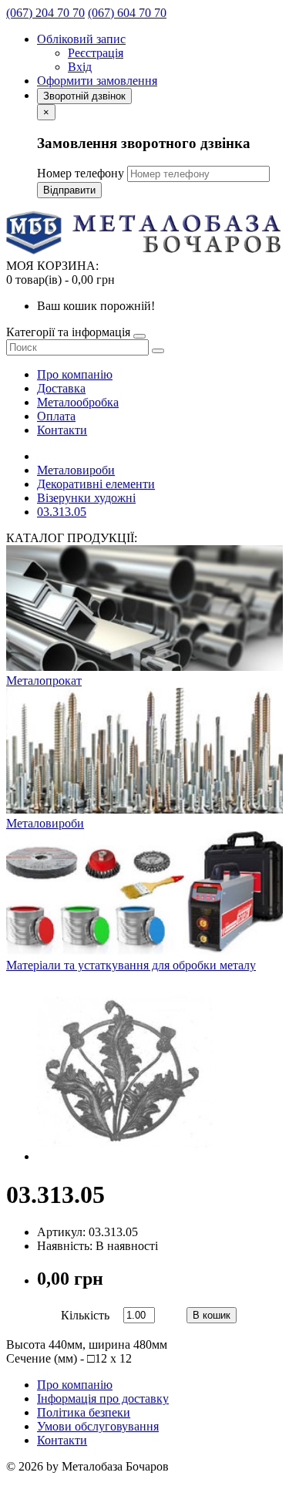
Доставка (61, 388)
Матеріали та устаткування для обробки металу (131, 965)
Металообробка (78, 402)
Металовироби (76, 470)
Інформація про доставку (103, 1398)
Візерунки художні (86, 497)
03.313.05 (61, 511)
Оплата (56, 416)
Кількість (85, 1315)
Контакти (62, 429)
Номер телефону (80, 173)
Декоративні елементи (96, 483)
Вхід (80, 66)
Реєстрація (95, 52)
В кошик (211, 1315)
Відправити (69, 190)
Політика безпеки (83, 1412)
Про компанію (75, 374)
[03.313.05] (125, 1156)
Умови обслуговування (98, 1426)
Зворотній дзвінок (84, 96)
